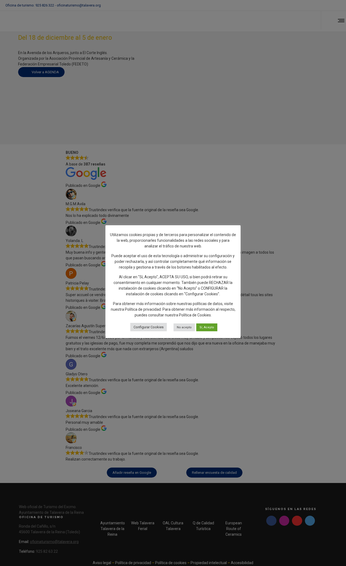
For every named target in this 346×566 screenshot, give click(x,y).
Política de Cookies (195, 315)
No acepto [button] (184, 327)
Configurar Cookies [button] (149, 327)
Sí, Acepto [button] (206, 327)
